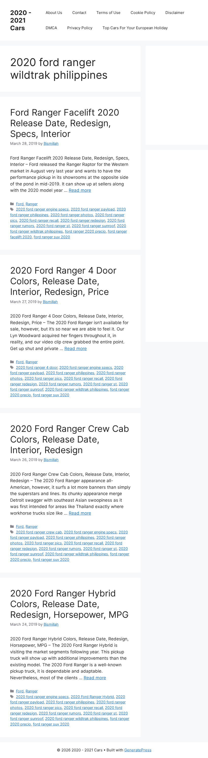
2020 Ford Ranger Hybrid (92, 696)
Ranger (32, 204)
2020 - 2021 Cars (20, 20)
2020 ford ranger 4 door (36, 367)
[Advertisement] (182, 94)
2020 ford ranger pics (43, 378)
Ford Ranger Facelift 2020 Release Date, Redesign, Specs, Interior (64, 123)
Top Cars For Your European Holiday (135, 27)
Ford (20, 204)
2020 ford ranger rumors (60, 384)
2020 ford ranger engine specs (42, 209)
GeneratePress (137, 750)
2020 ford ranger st (53, 226)
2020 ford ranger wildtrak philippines (76, 389)
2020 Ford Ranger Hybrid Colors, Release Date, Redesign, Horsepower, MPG (69, 604)
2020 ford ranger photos (71, 215)
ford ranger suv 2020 (52, 237)
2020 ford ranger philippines (70, 373)
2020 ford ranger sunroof (93, 226)
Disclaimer (174, 12)
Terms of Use (108, 12)
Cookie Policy (143, 12)
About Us (54, 12)
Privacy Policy (79, 27)
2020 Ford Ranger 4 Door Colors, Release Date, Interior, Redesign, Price (63, 281)
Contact (79, 12)
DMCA (51, 27)
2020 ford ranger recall (38, 220)
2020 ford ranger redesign (82, 220)
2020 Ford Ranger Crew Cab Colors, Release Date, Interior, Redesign (69, 439)
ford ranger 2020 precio (85, 231)
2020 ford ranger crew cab (39, 532)
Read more (80, 190)
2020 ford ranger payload (93, 209)
